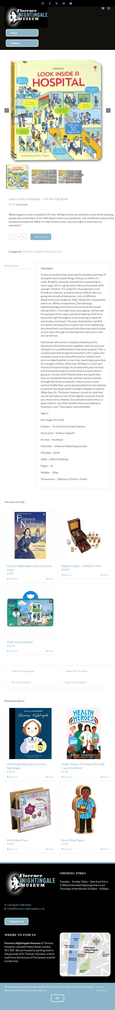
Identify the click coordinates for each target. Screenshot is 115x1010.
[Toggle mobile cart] (102, 8)
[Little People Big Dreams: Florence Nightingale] (30, 733)
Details (51, 579)
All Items (28, 251)
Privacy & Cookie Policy (102, 989)
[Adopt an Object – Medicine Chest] (84, 535)
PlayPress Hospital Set (20, 642)
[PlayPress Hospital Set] (30, 611)
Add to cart (41, 237)
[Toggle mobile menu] (109, 8)
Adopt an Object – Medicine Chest (81, 566)
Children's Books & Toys (48, 251)
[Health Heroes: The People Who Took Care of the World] (84, 733)
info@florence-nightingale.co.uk (25, 908)
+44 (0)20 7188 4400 (19, 905)
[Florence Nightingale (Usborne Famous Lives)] (30, 535)
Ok (57, 998)
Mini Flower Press (17, 840)
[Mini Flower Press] (30, 809)
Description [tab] (11, 265)
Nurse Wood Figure (72, 840)
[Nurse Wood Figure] (84, 809)
